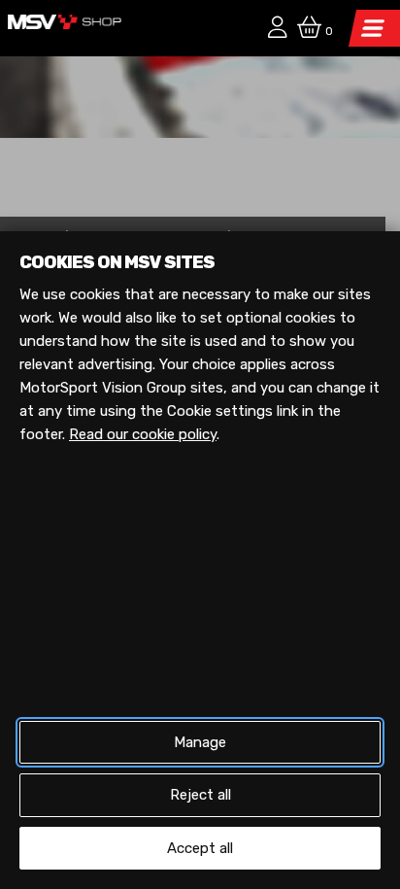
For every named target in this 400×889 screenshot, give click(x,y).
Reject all (200, 795)
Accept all (200, 848)
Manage (200, 742)
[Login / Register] (272, 29)
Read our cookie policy (143, 434)
